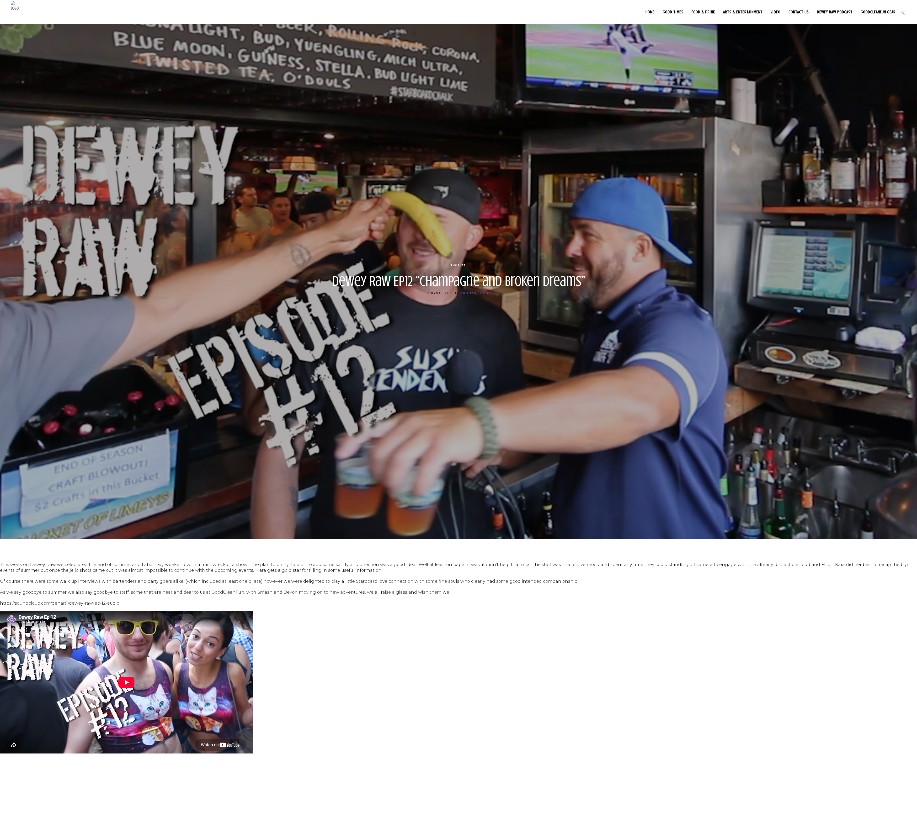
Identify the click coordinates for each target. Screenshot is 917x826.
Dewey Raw (458, 265)
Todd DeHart (468, 293)
